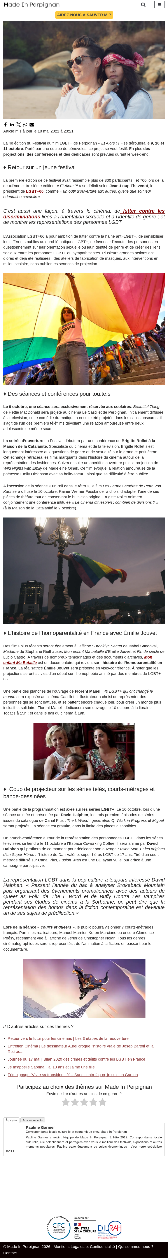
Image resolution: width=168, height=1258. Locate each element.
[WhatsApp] (25, 124)
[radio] (66, 1103)
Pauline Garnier (40, 1127)
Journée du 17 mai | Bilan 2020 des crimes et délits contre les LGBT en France (76, 1059)
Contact (10, 1253)
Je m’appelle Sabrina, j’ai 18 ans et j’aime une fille (51, 1067)
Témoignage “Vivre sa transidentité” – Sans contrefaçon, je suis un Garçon (73, 1075)
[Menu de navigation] (159, 4)
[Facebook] (5, 124)
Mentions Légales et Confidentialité (84, 1246)
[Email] (32, 124)
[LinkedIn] (12, 124)
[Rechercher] (143, 4)
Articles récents (33, 1120)
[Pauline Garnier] (15, 1142)
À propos (11, 1120)
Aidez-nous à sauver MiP (84, 15)
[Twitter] (18, 124)
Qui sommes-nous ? (135, 1246)
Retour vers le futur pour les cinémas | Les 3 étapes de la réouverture (68, 1038)
